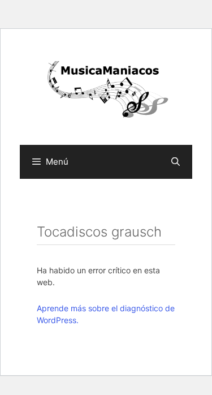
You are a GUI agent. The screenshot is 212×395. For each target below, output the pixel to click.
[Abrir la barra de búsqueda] (175, 162)
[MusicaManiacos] (106, 91)
